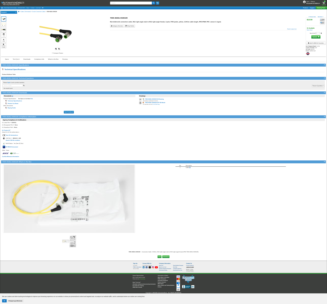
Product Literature (162, 282)
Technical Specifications (14, 69)
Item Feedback (69, 112)
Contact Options (190, 265)
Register (313, 1)
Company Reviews (177, 268)
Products (305, 8)
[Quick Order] (42, 8)
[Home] (2, 8)
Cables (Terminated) (26, 11)
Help (31, 98)
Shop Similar (130, 26)
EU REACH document (12, 147)
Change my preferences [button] (15, 301)
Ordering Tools (321, 8)
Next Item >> (320, 16)
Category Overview (117, 26)
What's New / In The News (163, 277)
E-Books (160, 286)
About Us (161, 265)
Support (312, 8)
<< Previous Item (312, 16)
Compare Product (58, 53)
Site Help (175, 267)
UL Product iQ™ (6, 130)
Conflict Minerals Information (10, 156)
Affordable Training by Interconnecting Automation (144, 284)
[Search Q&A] (24, 85)
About (27, 8)
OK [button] (4, 301)
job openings (142, 278)
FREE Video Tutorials (137, 287)
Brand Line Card (162, 267)
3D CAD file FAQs (156, 104)
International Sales (163, 270)
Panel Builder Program (178, 265)
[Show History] (157, 3)
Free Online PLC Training (138, 285)
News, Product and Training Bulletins (166, 285)
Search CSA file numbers (13, 140)
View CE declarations (12, 135)
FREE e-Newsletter (162, 278)
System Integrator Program (165, 268)
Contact (32, 8)
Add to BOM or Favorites (316, 43)
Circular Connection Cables (38, 11)
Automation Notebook (163, 280)
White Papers (161, 283)
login (8, 82)
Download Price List (177, 270)
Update (314, 37)
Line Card (38, 8)
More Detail (309, 30)
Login (307, 1)
